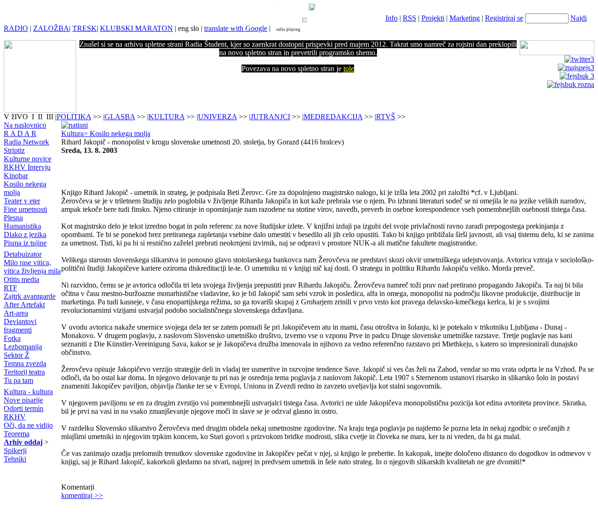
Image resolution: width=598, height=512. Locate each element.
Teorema (16, 434)
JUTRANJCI (270, 117)
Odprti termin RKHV (23, 412)
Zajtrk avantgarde (30, 296)
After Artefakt (24, 305)
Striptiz (14, 150)
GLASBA (120, 117)
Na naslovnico (25, 125)
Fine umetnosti (25, 209)
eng (183, 28)
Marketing (464, 18)
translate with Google (235, 28)
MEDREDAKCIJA (333, 117)
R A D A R (20, 133)
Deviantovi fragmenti (20, 325)
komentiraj (82, 495)
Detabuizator (23, 254)
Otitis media (21, 279)
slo (195, 28)
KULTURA (167, 117)
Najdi (578, 18)
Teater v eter (22, 201)
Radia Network (26, 142)
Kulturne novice (27, 159)
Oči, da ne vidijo (28, 425)
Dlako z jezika (25, 234)
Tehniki (15, 459)
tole (348, 68)
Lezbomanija (23, 347)
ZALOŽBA (51, 28)
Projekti (432, 18)
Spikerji (15, 450)
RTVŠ (385, 117)
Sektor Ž (16, 355)
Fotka (12, 338)
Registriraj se (504, 18)
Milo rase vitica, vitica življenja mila (32, 267)
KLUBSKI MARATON (136, 28)
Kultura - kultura (28, 392)
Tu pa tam (18, 380)
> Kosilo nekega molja (117, 133)
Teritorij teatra (24, 372)
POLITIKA (74, 117)
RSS (409, 18)
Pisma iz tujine (25, 243)
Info (391, 18)
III (49, 117)
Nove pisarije (23, 400)
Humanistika (22, 226)
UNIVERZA (217, 117)
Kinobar (16, 176)
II (41, 117)
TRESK (84, 28)
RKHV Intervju (27, 167)
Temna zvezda (25, 364)
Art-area (16, 313)
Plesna (13, 218)
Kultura (72, 133)
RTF (10, 288)
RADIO (16, 28)
